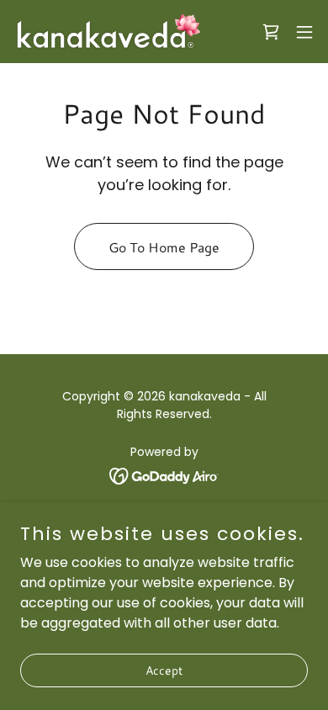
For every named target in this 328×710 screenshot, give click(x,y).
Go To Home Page (164, 247)
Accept (164, 669)
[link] (107, 31)
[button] (304, 32)
